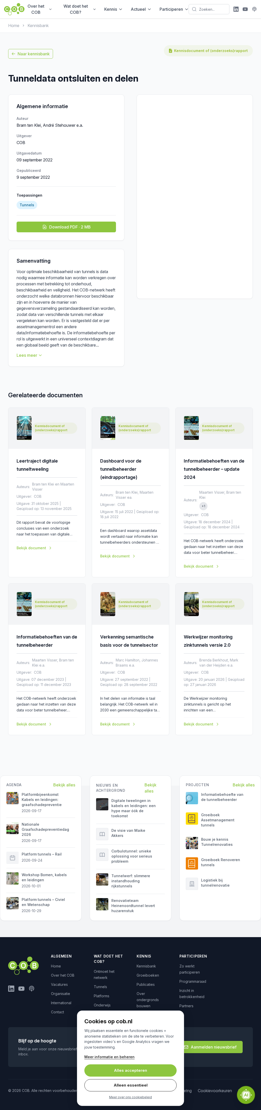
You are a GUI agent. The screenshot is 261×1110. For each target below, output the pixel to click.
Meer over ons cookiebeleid (130, 1097)
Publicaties (146, 984)
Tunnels (100, 987)
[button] (246, 1095)
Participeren (171, 9)
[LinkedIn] (236, 9)
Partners (186, 1006)
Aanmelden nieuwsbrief (214, 1047)
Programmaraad (192, 981)
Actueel (138, 9)
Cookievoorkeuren (215, 1090)
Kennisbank (38, 25)
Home (13, 25)
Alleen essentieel (131, 1085)
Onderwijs (102, 1005)
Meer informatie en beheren (109, 1057)
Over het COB (36, 9)
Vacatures (59, 984)
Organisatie (60, 993)
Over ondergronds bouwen (148, 999)
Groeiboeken (148, 975)
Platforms (101, 996)
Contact (57, 1012)
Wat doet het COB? (75, 9)
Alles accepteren (130, 1070)
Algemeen (61, 956)
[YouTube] (245, 9)
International (61, 1003)
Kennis (110, 9)
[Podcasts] (254, 9)
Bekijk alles (64, 784)
